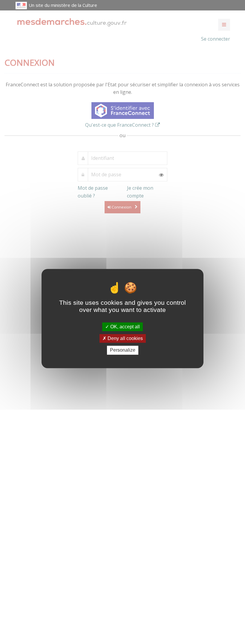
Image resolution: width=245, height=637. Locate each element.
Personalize (122, 350)
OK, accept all (124, 326)
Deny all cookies (124, 338)
